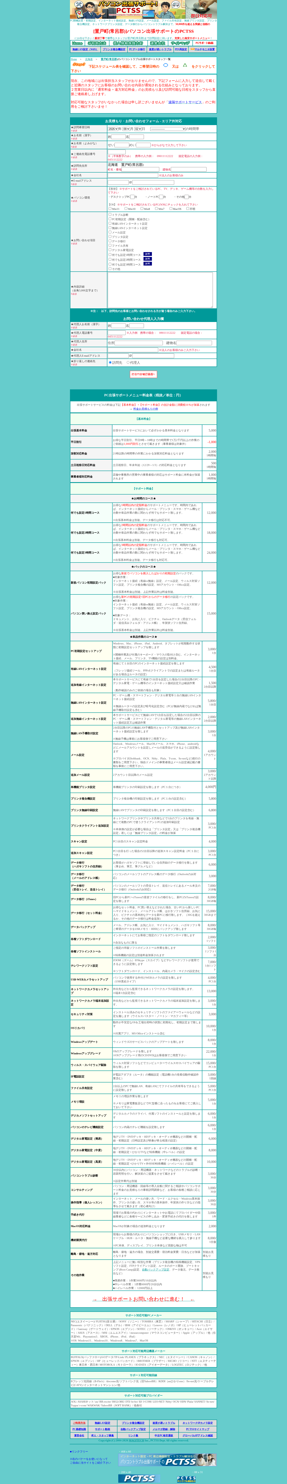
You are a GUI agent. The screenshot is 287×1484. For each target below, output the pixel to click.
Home (74, 59)
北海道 (89, 59)
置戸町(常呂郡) (109, 59)
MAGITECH (136, 1440)
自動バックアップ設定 (155, 1269)
